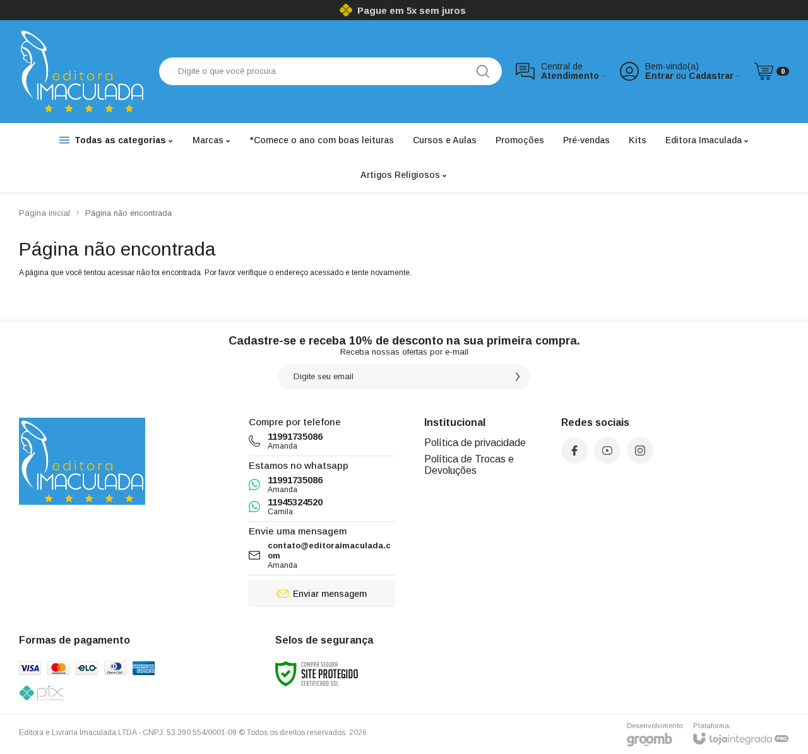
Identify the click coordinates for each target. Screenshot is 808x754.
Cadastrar (711, 76)
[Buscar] (482, 71)
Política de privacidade (475, 442)
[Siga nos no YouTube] (607, 450)
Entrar (659, 76)
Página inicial (44, 213)
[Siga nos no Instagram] (640, 450)
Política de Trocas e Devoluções (469, 465)
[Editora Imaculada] (82, 71)
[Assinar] (517, 376)
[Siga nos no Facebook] (574, 450)
